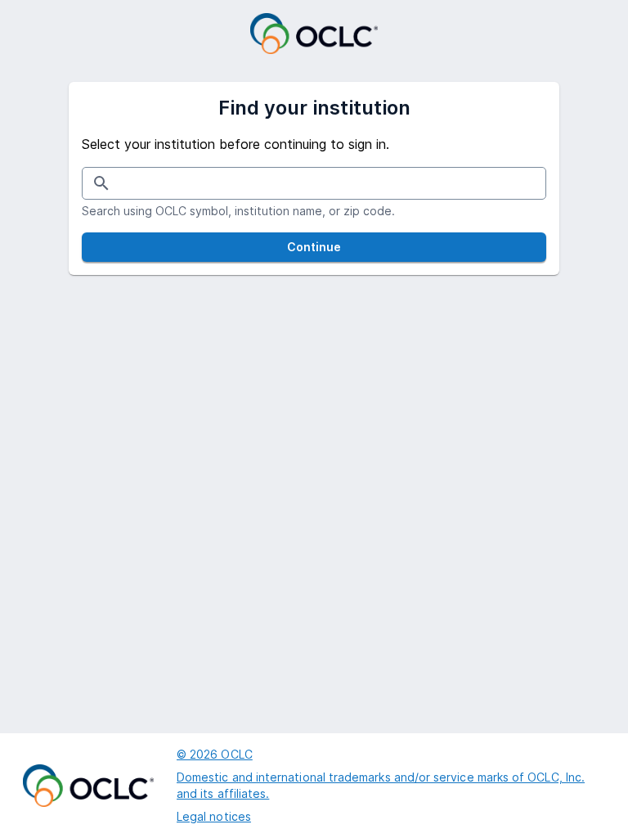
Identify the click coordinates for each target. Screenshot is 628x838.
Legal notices (214, 816)
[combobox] (316, 183)
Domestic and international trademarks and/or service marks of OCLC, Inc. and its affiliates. (381, 785)
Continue (314, 247)
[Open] (539, 185)
